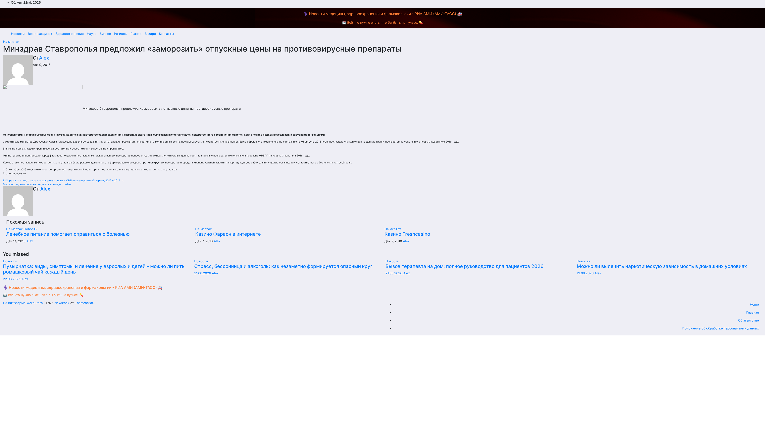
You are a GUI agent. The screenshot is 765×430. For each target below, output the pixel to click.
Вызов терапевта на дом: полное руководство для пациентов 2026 (464, 266)
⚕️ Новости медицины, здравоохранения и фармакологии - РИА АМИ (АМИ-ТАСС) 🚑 (382, 14)
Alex (44, 58)
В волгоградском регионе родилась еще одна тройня (37, 184)
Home (754, 304)
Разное (135, 34)
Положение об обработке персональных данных (720, 328)
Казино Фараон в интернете (228, 234)
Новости (18, 34)
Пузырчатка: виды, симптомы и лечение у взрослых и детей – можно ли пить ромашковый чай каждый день (94, 269)
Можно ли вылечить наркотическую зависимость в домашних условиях (662, 266)
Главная (752, 312)
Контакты (166, 34)
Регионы (120, 34)
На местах (11, 42)
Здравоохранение (69, 34)
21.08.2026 (203, 273)
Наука (91, 34)
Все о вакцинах (40, 34)
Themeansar (84, 303)
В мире (150, 34)
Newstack (61, 303)
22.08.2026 (12, 279)
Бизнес (105, 34)
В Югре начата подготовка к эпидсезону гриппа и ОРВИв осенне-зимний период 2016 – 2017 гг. (63, 180)
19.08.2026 (586, 273)
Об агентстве (748, 320)
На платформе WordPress (23, 303)
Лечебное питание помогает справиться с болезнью (68, 234)
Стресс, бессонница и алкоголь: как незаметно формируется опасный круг (283, 266)
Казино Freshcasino (407, 234)
